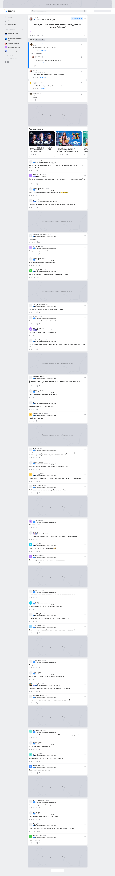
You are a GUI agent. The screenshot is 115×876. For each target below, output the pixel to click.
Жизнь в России (42, 534)
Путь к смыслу (41, 176)
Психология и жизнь (43, 330)
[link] (42, 144)
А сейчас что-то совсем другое (46, 20)
